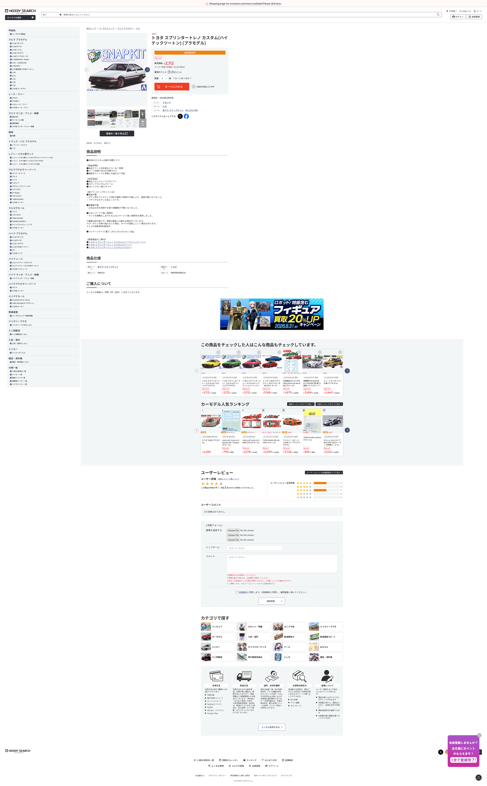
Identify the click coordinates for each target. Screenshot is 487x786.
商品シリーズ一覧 (18, 377)
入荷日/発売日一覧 (19, 371)
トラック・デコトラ (19, 145)
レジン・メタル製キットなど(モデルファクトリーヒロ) (32, 157)
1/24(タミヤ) (17, 46)
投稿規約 (243, 592)
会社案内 (198, 775)
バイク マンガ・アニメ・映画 (23, 278)
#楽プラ (107, 143)
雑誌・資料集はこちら (20, 362)
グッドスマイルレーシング (22, 224)
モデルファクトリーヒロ (21, 186)
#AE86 (89, 143)
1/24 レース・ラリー (19, 104)
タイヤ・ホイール (18, 173)
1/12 (13, 75)
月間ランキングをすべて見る (328, 404)
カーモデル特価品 (18, 34)
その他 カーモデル (19, 88)
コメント (210, 556)
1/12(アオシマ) (17, 237)
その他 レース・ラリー (20, 107)
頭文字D (15, 117)
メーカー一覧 (17, 374)
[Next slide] (147, 69)
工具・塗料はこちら (19, 343)
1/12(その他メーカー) (20, 247)
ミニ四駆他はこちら (19, 334)
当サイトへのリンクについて (265, 775)
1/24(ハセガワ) (17, 53)
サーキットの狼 (18, 120)
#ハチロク (98, 143)
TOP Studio (16, 196)
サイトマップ (286, 775)
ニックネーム (213, 547)
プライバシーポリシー (217, 775)
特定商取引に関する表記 (240, 775)
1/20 (13, 72)
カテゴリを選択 (14, 17)
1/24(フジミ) (17, 49)
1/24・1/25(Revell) (19, 62)
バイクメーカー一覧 (19, 384)
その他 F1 (15, 101)
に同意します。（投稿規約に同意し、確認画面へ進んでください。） (273, 592)
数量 (156, 78)
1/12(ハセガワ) (17, 243)
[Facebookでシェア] (186, 116)
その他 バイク (17, 253)
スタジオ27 (16, 189)
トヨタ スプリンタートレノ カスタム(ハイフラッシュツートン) (117, 242)
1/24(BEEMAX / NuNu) (20, 59)
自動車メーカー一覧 (19, 381)
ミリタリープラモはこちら (22, 325)
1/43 (13, 85)
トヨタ (174, 266)
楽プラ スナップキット (173, 110)
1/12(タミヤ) (17, 240)
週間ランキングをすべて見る (300, 404)
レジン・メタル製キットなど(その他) (26, 164)
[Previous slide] (86, 69)
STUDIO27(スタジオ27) (21, 300)
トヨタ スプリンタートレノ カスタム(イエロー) (110, 247)
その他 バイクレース (19, 269)
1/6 (13, 250)
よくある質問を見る (271, 727)
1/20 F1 (15, 98)
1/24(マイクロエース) (20, 56)
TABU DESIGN (17, 218)
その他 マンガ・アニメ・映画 (23, 126)
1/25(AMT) (16, 66)
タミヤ (14, 176)
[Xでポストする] (180, 116)
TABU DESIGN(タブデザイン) (23, 303)
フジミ (14, 180)
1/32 (13, 82)
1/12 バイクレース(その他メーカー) (25, 265)
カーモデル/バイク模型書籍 (22, 315)
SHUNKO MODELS (19, 221)
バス (13, 148)
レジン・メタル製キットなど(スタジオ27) (27, 160)
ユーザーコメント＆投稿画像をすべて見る (323, 472)
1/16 (13, 79)
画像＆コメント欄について (228, 479)
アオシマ (15, 183)
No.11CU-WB (191, 110)
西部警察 (15, 123)
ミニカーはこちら (18, 352)
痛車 (13, 135)
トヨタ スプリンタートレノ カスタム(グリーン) (110, 244)
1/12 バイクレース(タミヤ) (22, 262)
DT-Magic (16, 192)
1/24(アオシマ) (17, 43)
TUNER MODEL (18, 199)
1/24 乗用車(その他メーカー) (23, 69)
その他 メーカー (18, 202)
